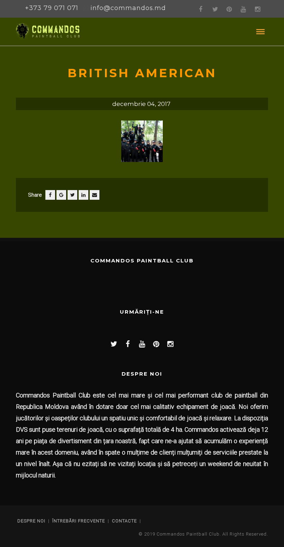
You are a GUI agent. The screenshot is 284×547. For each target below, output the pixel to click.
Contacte (124, 520)
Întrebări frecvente (78, 520)
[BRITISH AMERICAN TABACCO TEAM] (142, 143)
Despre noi (31, 520)
